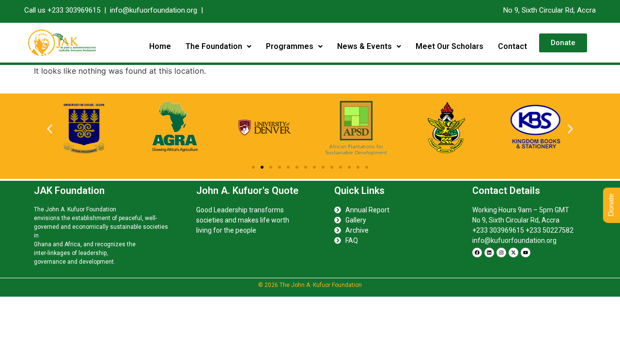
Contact (512, 46)
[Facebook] (477, 252)
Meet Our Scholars (449, 46)
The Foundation (214, 46)
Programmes (289, 46)
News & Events (364, 46)
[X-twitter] (513, 252)
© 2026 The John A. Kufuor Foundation (310, 285)
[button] (218, 46)
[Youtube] (525, 252)
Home (160, 46)
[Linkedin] (489, 252)
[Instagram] (501, 252)
